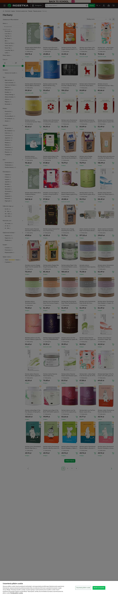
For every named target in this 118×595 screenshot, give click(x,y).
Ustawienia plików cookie (83, 587)
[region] (59, 588)
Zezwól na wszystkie (99, 587)
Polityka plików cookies (16, 593)
